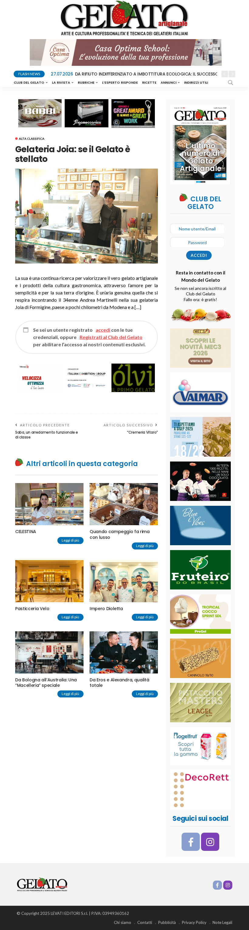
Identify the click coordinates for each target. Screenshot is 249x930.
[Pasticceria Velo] (49, 581)
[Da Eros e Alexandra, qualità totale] (124, 652)
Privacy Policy (194, 922)
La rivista (61, 82)
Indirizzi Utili (196, 82)
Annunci (168, 82)
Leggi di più (70, 540)
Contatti (144, 922)
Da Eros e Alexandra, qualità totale (119, 682)
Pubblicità (167, 922)
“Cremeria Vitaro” (142, 432)
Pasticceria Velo (32, 609)
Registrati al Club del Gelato (111, 337)
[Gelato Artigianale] (42, 884)
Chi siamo (122, 922)
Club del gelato (29, 82)
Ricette (149, 82)
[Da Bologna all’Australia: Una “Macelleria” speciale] (49, 652)
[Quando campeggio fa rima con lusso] (124, 504)
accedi (103, 330)
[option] (134, 74)
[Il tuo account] (211, 82)
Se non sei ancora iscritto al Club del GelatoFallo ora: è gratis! (200, 294)
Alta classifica (31, 138)
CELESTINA (25, 532)
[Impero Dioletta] (124, 581)
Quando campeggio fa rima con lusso (120, 534)
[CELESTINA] (49, 504)
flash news (29, 74)
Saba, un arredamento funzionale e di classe (46, 435)
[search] (230, 82)
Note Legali (222, 922)
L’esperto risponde (120, 82)
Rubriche (86, 82)
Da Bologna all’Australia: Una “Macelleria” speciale (46, 682)
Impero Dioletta (106, 609)
